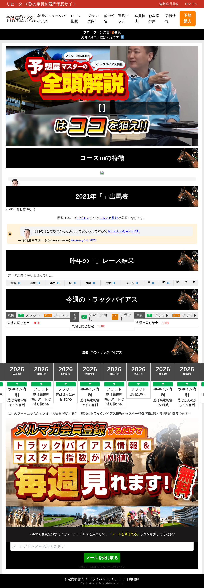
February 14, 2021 (84, 240)
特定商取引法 (74, 579)
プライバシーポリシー (105, 579)
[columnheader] (15, 283)
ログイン (191, 4)
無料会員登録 (168, 4)
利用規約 (133, 579)
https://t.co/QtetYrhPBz (124, 231)
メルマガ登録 (108, 218)
